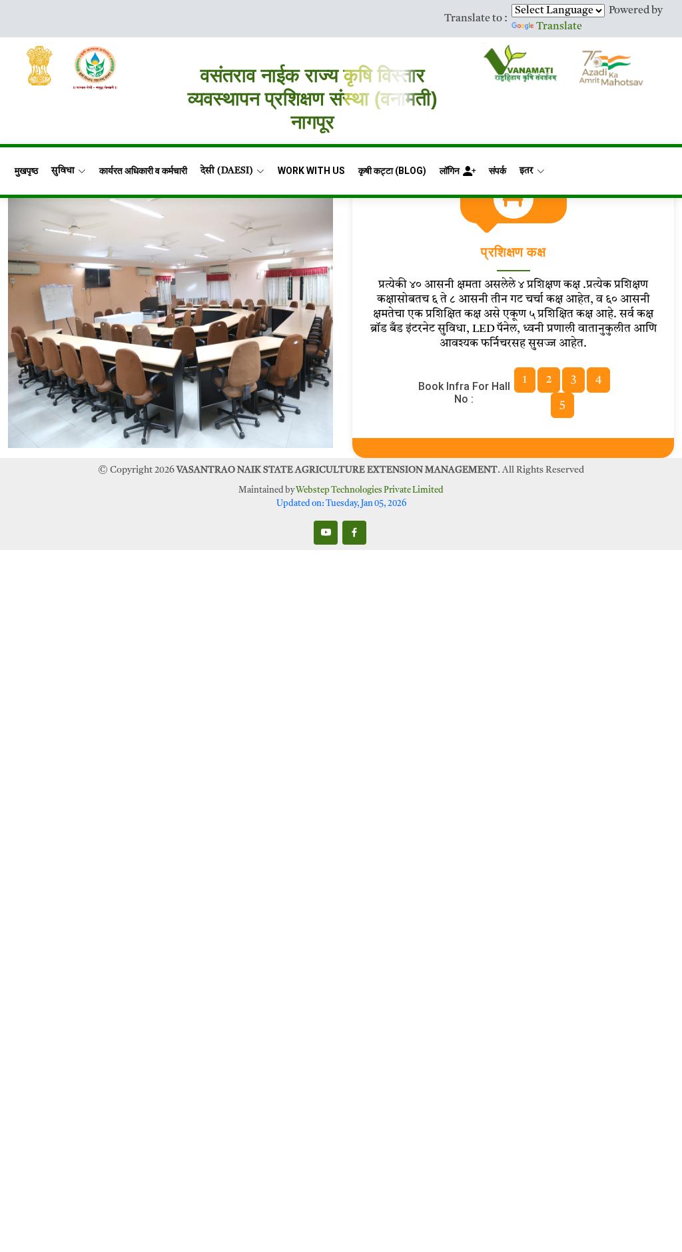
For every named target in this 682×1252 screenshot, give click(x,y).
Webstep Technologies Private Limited (370, 490)
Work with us (311, 170)
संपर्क (497, 170)
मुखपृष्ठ (26, 170)
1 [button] (525, 380)
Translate (559, 26)
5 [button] (562, 405)
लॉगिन (450, 170)
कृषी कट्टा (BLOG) (392, 170)
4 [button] (598, 380)
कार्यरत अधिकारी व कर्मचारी (143, 170)
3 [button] (573, 380)
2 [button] (548, 380)
